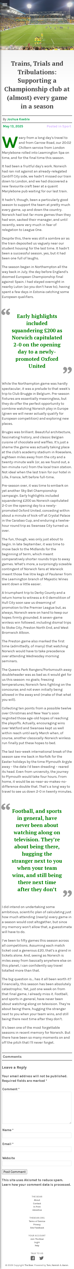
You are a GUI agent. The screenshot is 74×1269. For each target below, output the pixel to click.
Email (7, 1144)
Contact (37, 1203)
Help (37, 1245)
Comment (11, 1089)
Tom (48, 1265)
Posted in (54, 126)
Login (37, 1242)
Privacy (37, 1224)
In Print (37, 1207)
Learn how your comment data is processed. (36, 1184)
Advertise (37, 1210)
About (37, 1200)
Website (8, 1158)
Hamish (55, 1265)
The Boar (28, 1265)
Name (7, 1130)
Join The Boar (37, 1239)
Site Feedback (37, 1228)
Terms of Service (37, 1221)
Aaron (65, 1265)
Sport (66, 126)
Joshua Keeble (18, 119)
